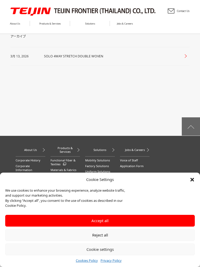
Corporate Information (24, 168)
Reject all (100, 235)
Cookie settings (100, 249)
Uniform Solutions (97, 171)
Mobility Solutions (97, 160)
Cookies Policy (87, 260)
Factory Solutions (97, 166)
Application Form (131, 166)
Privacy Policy (111, 260)
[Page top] (191, 126)
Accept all (100, 220)
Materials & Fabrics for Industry (63, 172)
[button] (192, 179)
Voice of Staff (129, 160)
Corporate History (28, 160)
